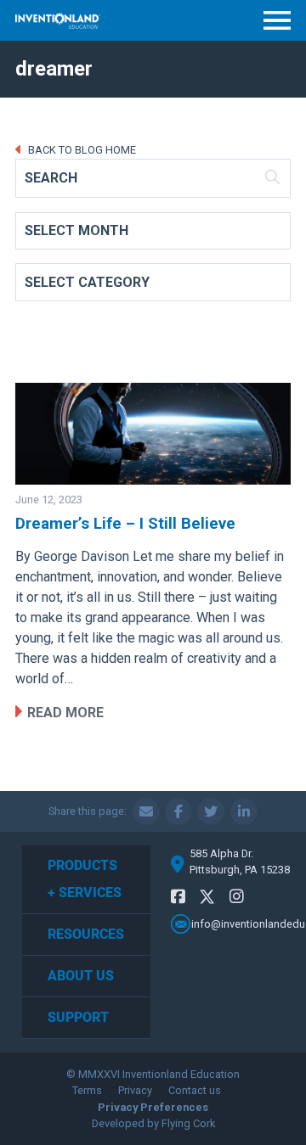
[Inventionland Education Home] (57, 21)
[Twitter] (207, 899)
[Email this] (146, 811)
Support (78, 1017)
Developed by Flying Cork (153, 1123)
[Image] (153, 434)
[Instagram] (237, 896)
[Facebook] (178, 896)
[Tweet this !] (210, 811)
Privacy (135, 1090)
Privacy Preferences (153, 1107)
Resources (86, 934)
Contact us (194, 1090)
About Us (81, 976)
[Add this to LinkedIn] (244, 811)
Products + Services (85, 879)
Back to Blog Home (81, 149)
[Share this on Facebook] (178, 811)
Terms (87, 1090)
